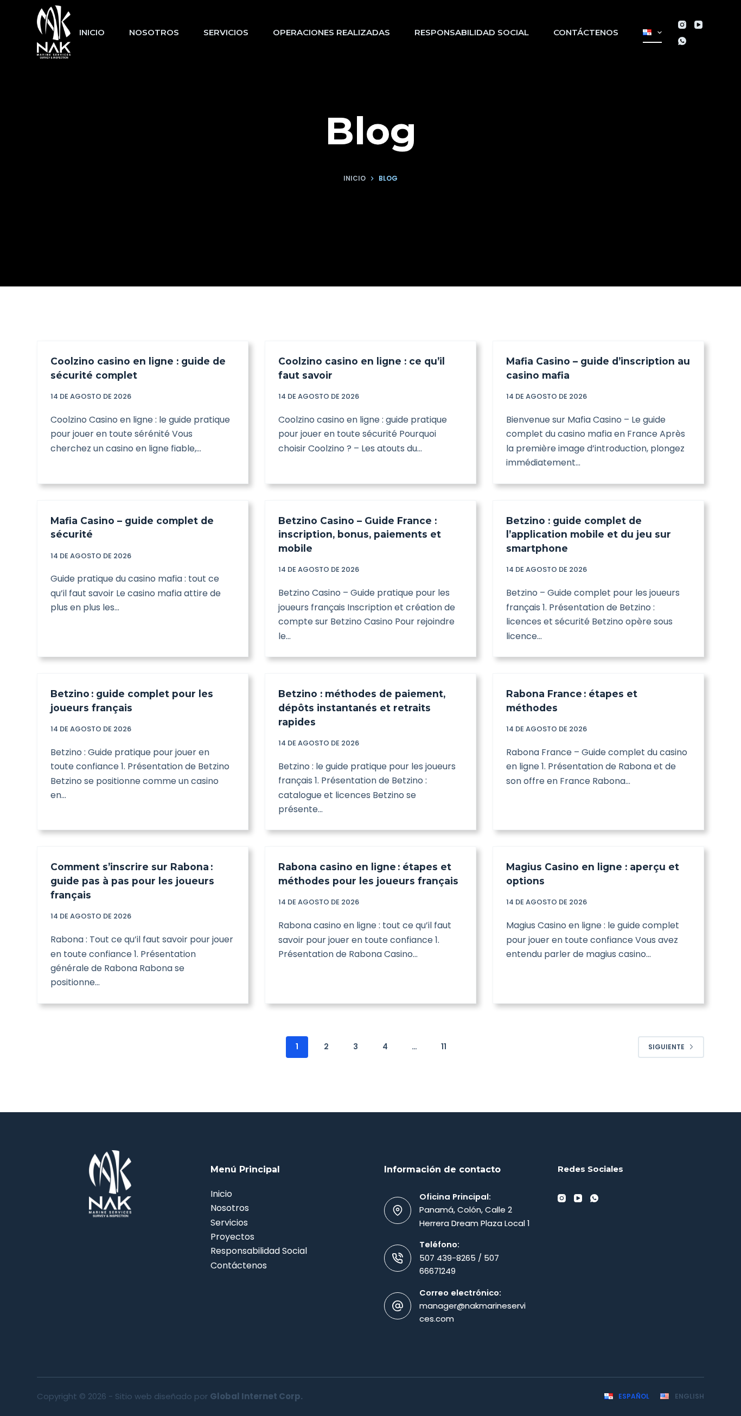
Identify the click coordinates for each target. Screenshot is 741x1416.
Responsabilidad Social (471, 32)
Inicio (92, 32)
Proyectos (232, 1236)
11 (443, 1046)
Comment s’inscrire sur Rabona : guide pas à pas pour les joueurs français (132, 881)
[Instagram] (682, 25)
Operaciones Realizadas (331, 32)
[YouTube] (698, 25)
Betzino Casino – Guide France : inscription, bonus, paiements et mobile (359, 534)
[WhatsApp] (682, 41)
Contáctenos (585, 32)
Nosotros (154, 32)
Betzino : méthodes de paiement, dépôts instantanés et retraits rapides (361, 708)
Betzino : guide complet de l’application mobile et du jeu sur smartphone (588, 534)
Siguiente (666, 1046)
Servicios (225, 32)
